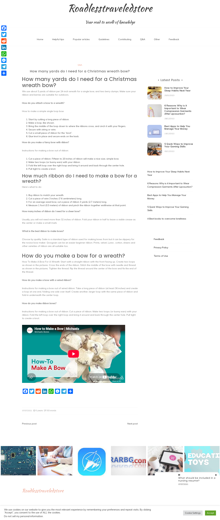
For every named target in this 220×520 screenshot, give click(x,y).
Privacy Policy (161, 247)
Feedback (174, 39)
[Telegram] (4, 66)
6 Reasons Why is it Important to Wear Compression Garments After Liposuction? (177, 109)
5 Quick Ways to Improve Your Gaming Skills (178, 145)
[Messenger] (4, 60)
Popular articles (81, 39)
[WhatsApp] (4, 54)
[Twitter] (4, 34)
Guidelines (104, 39)
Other (157, 39)
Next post (132, 423)
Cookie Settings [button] (193, 513)
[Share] (4, 73)
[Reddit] (4, 41)
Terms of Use (161, 255)
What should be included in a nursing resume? (196, 479)
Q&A (142, 39)
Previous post (29, 423)
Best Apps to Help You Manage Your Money (177, 127)
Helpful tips (58, 39)
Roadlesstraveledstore (110, 8)
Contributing (124, 39)
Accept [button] (210, 513)
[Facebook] (4, 28)
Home (40, 39)
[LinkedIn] (4, 47)
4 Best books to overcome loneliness (166, 218)
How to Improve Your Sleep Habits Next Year (177, 89)
